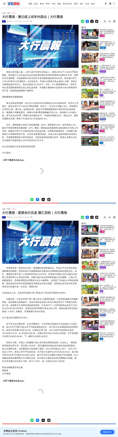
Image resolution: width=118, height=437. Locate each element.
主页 (3, 13)
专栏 (8, 13)
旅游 (101, 95)
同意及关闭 (107, 432)
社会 (101, 143)
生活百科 (103, 71)
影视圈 (102, 35)
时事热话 (103, 47)
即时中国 (103, 119)
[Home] (14, 3)
